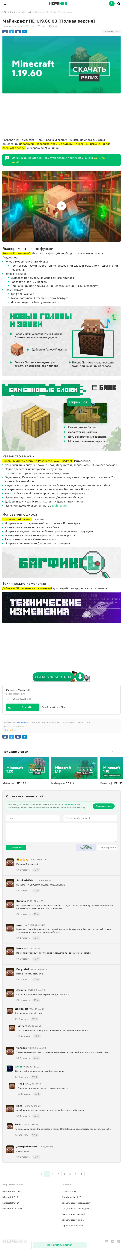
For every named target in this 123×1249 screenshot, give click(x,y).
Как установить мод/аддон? (76, 1203)
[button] (5, 3)
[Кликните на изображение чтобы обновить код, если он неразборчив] (86, 847)
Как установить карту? (73, 1214)
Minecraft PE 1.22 (11, 1197)
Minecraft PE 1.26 (11, 1191)
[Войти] (112, 3)
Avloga (18, 1067)
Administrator (22, 722)
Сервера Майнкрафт (72, 1225)
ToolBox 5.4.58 (69, 1191)
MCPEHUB (6, 12)
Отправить (16, 847)
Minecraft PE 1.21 (10, 1203)
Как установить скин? (73, 1220)
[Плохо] (5, 731)
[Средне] (10, 731)
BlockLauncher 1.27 (71, 1197)
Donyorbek (23, 969)
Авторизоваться (104, 806)
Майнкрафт (59, 505)
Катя (19, 1105)
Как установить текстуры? (75, 1208)
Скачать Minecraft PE (23, 12)
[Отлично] (15, 731)
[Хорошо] (12, 731)
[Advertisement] (61, 115)
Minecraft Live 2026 (12, 1208)
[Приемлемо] (8, 731)
